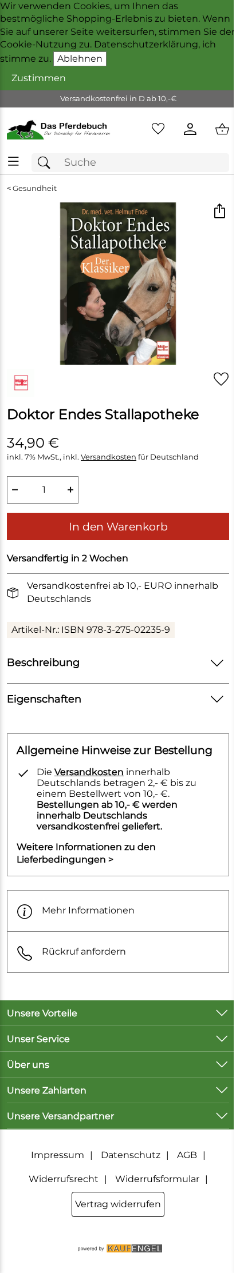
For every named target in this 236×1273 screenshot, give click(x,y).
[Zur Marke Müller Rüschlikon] (20, 383)
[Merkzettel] (158, 129)
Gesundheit (35, 188)
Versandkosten (108, 457)
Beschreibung (43, 662)
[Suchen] (47, 162)
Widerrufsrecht (64, 1179)
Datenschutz (130, 1155)
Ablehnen (80, 58)
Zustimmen (38, 78)
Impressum (57, 1155)
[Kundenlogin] (190, 129)
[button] (219, 212)
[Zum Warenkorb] (222, 129)
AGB (187, 1155)
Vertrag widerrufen (118, 1204)
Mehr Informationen (88, 910)
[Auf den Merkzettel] (221, 379)
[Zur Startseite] (59, 129)
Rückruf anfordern (84, 951)
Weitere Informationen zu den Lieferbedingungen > (86, 853)
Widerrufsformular (157, 1179)
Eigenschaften (44, 699)
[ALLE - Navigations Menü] (13, 161)
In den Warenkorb (118, 526)
